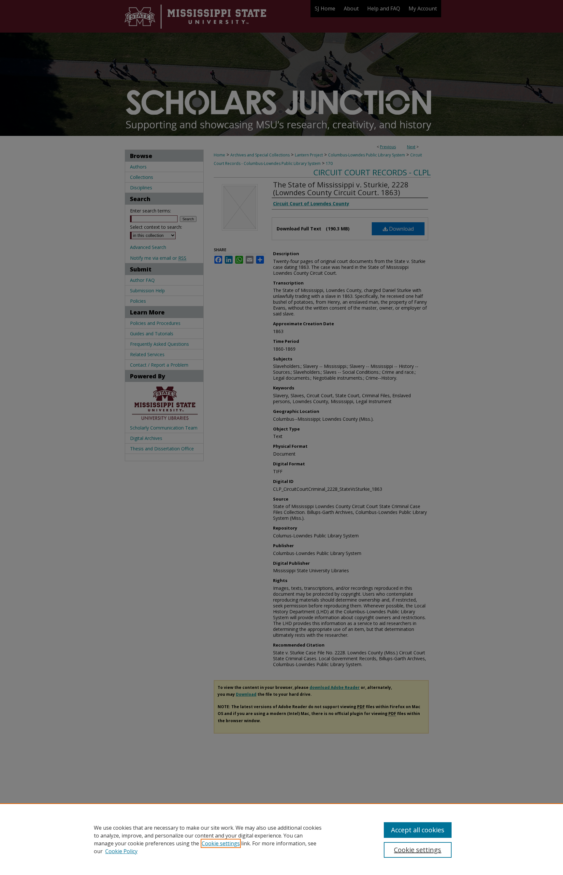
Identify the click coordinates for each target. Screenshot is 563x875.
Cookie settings (221, 843)
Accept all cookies (417, 829)
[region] (281, 839)
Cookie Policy (121, 851)
